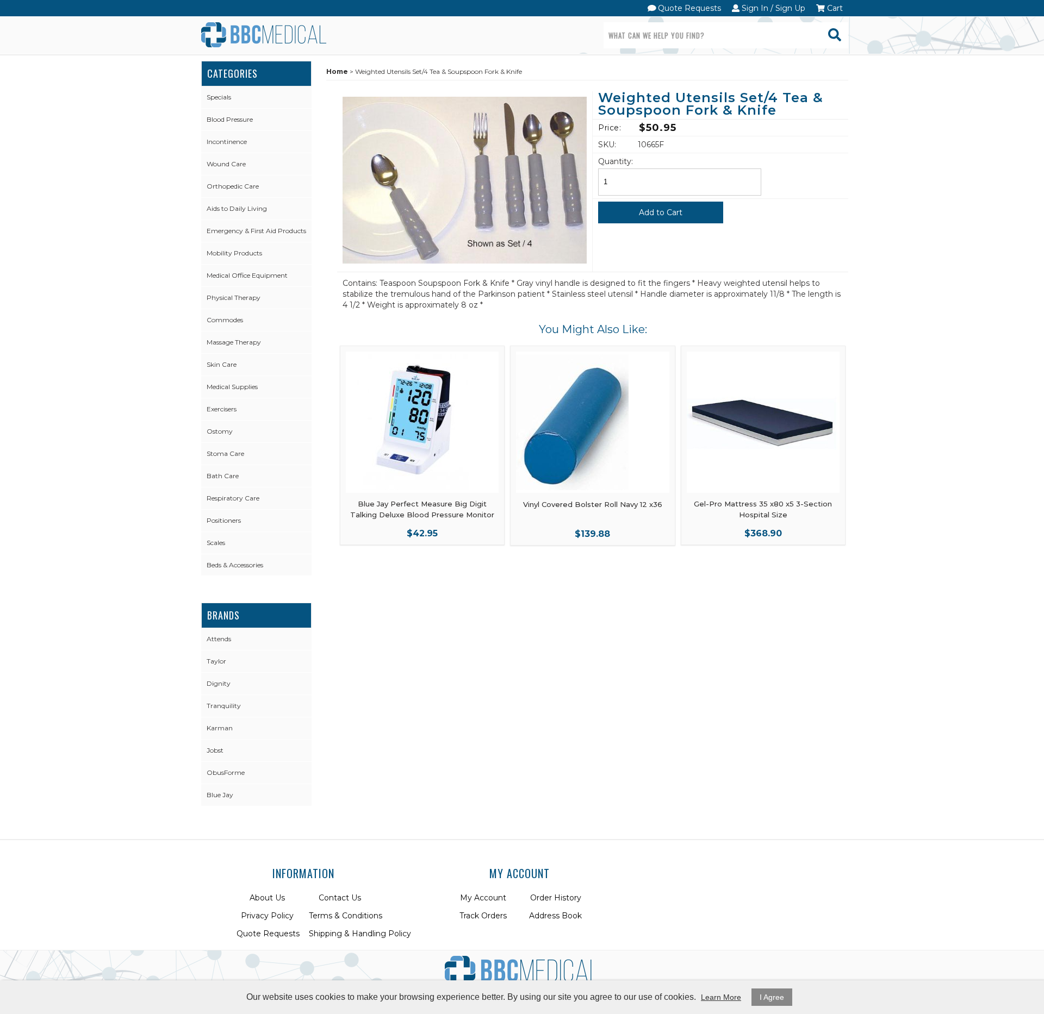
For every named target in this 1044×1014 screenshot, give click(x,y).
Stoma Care (225, 453)
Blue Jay (220, 795)
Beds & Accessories (235, 565)
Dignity (219, 683)
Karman (220, 728)
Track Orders (483, 916)
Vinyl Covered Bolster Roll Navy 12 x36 (592, 504)
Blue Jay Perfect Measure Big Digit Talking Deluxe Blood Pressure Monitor (422, 509)
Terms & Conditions (345, 916)
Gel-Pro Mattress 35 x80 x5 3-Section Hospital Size (763, 509)
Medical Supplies (232, 387)
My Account (483, 898)
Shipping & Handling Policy (360, 933)
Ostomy (220, 431)
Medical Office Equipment (247, 275)
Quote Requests (688, 8)
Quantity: (615, 161)
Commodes (225, 320)
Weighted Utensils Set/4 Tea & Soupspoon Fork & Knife (710, 104)
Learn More (721, 997)
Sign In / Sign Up (772, 8)
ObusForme (226, 772)
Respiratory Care (233, 498)
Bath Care (223, 476)
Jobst (215, 750)
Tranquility (224, 706)
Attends (219, 639)
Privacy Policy (267, 916)
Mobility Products (234, 253)
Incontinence (227, 141)
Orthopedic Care (233, 186)
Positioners (224, 520)
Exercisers (222, 409)
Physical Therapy (233, 297)
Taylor (216, 661)
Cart (834, 8)
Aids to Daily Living (237, 208)
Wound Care (226, 164)
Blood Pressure (230, 119)
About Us (267, 898)
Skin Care (222, 364)
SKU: (607, 144)
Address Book (555, 916)
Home (337, 71)
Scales (216, 543)
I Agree (772, 997)
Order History (555, 898)
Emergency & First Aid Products (256, 231)
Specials (219, 97)
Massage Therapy (234, 342)
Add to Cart (660, 212)
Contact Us (340, 898)
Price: (609, 128)
